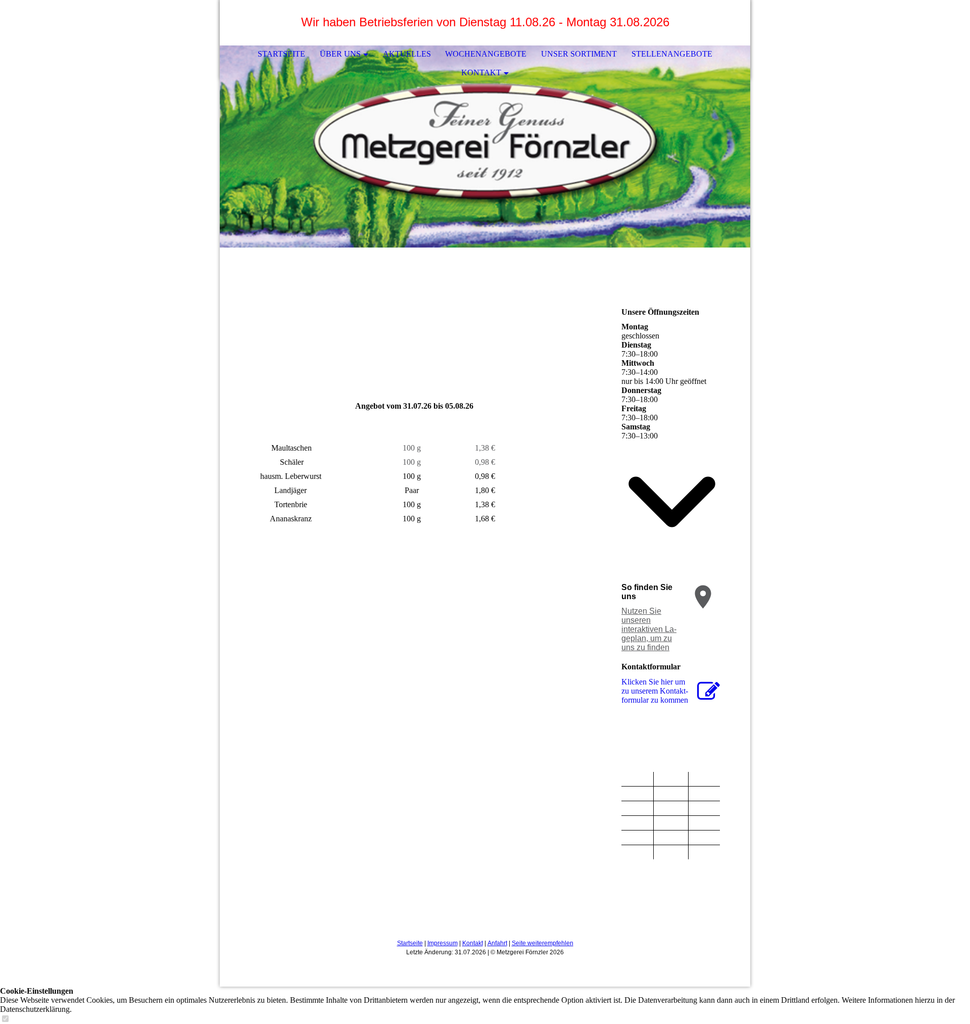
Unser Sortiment (579, 54)
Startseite (281, 54)
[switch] (5, 1019)
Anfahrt (497, 943)
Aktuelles (407, 54)
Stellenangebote (672, 54)
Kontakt (481, 72)
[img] (485, 146)
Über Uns (340, 54)
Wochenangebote (485, 54)
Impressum (442, 943)
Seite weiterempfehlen (542, 943)
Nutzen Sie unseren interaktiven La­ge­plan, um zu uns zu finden (648, 629)
